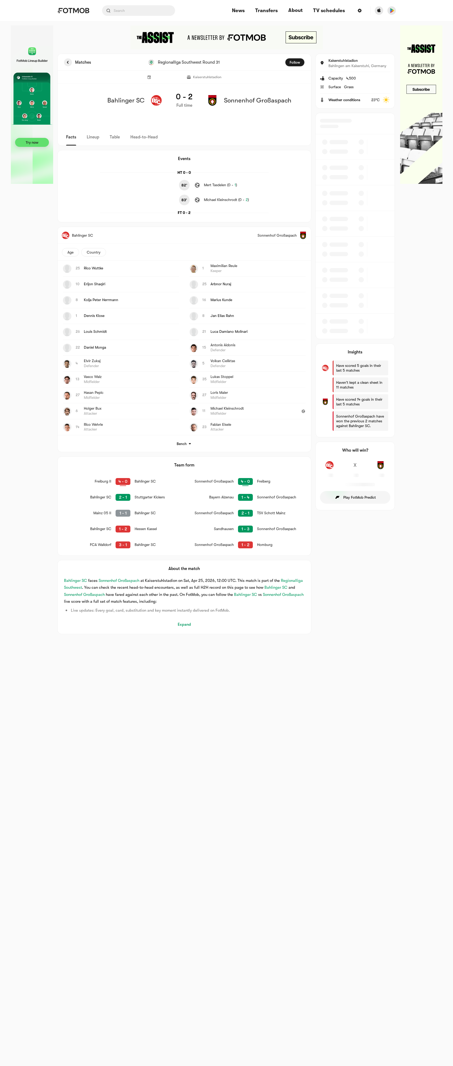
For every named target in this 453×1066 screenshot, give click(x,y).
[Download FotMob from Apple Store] (379, 10)
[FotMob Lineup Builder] (32, 104)
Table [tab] (115, 137)
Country (93, 252)
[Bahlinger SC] (329, 468)
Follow (295, 62)
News (238, 10)
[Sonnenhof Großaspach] (380, 468)
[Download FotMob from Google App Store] (391, 10)
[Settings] (359, 10)
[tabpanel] (226, 344)
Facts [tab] (71, 137)
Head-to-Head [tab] (144, 137)
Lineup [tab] (93, 137)
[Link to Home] (73, 10)
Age (70, 252)
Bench (182, 444)
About (295, 10)
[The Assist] (226, 37)
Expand (184, 624)
